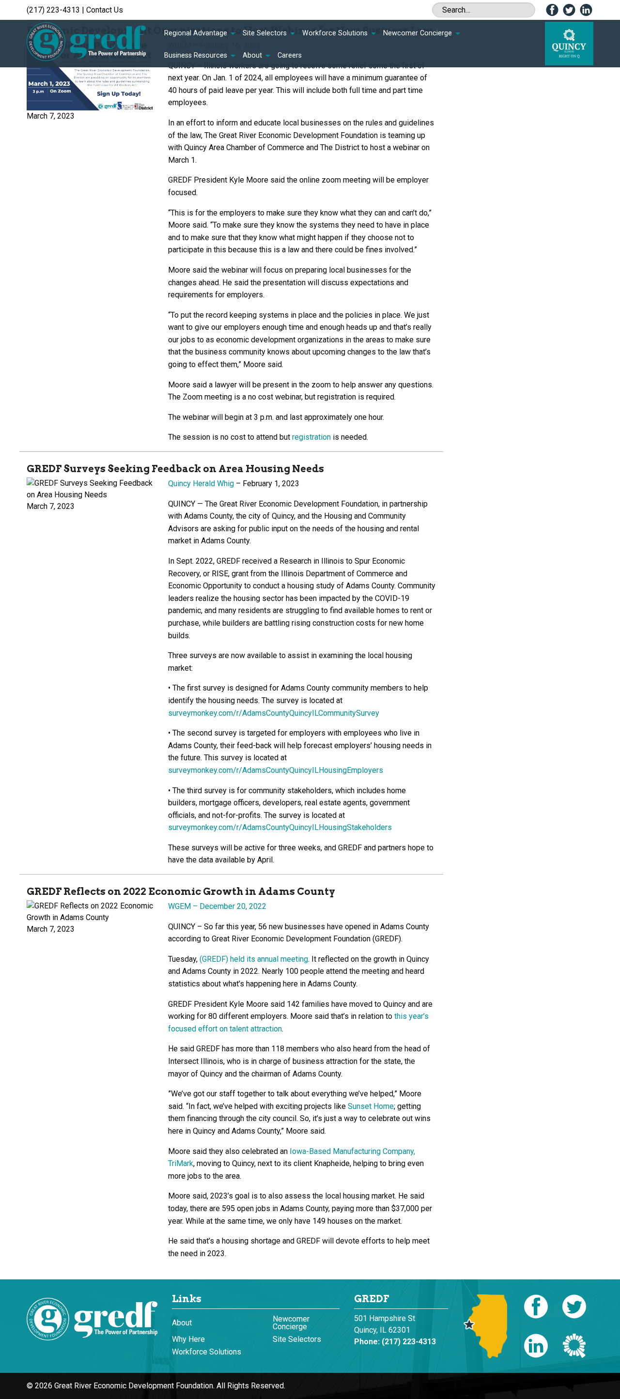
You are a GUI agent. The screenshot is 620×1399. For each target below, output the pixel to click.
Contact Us (104, 10)
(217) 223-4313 (53, 10)
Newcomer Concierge (417, 33)
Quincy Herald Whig (201, 483)
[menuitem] (199, 33)
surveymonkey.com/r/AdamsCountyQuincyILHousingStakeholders (280, 827)
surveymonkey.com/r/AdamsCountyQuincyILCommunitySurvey (273, 713)
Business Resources (195, 55)
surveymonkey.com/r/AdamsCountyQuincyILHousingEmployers (275, 770)
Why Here (188, 1339)
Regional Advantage (195, 33)
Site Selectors (265, 33)
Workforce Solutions (335, 33)
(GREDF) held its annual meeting (254, 959)
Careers (290, 55)
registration (311, 437)
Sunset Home (371, 1106)
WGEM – (217, 906)
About (252, 55)
